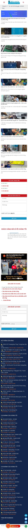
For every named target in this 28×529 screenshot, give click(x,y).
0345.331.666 (12, 348)
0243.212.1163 (16, 359)
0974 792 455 (4, 487)
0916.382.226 (11, 432)
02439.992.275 (12, 389)
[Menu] (4, 2)
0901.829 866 (4, 378)
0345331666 (12, 459)
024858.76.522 (11, 368)
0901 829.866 (4, 404)
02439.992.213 (16, 351)
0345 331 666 (15, 526)
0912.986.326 (8, 355)
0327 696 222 (12, 411)
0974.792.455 (12, 440)
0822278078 (4, 368)
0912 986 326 (12, 404)
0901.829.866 (4, 383)
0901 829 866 (11, 400)
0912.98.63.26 (12, 495)
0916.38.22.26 (12, 514)
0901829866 (4, 447)
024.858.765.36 (12, 374)
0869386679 (8, 351)
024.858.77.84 (20, 348)
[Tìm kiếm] (23, 2)
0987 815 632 (8, 363)
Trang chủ (4, 6)
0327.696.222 (12, 425)
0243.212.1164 (16, 355)
